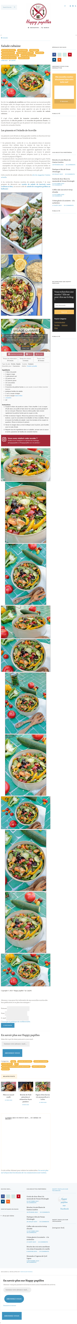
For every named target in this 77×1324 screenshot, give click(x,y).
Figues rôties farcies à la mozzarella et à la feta (43, 1097)
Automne (64, 325)
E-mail (3, 1018)
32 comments (68, 205)
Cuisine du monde (40, 1061)
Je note (40, 354)
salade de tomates (9, 58)
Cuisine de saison (24, 1061)
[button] (22, 346)
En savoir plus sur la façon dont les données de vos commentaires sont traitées (24, 1171)
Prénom (4, 1008)
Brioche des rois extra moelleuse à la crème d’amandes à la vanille (38, 1248)
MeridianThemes (26, 1271)
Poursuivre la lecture (9, 1306)
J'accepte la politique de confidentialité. (16, 1022)
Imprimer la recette (16, 354)
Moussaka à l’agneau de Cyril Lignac (37, 1257)
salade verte (24, 58)
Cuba (13, 1061)
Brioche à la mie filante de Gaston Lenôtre (61, 161)
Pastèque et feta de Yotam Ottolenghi (61, 170)
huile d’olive (18, 395)
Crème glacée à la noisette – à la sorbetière (63, 202)
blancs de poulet (8, 50)
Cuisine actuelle (32, 366)
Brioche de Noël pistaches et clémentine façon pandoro (25, 1098)
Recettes (5, 1069)
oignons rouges (8, 52)
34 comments (57, 196)
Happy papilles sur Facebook (60, 1189)
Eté (16, 1064)
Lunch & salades (39, 1066)
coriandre (34, 50)
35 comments (70, 164)
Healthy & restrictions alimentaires (15, 1066)
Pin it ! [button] (30, 354)
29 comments (44, 1251)
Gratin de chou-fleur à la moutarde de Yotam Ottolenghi (63, 180)
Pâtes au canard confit (8, 1096)
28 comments (31, 1262)
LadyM (13, 60)
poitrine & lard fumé (25, 52)
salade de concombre (10, 55)
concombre (22, 50)
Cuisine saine (7, 1064)
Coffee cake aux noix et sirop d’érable (62, 191)
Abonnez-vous (12, 1053)
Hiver (56, 328)
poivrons (39, 52)
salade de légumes (28, 55)
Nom (3, 1013)
